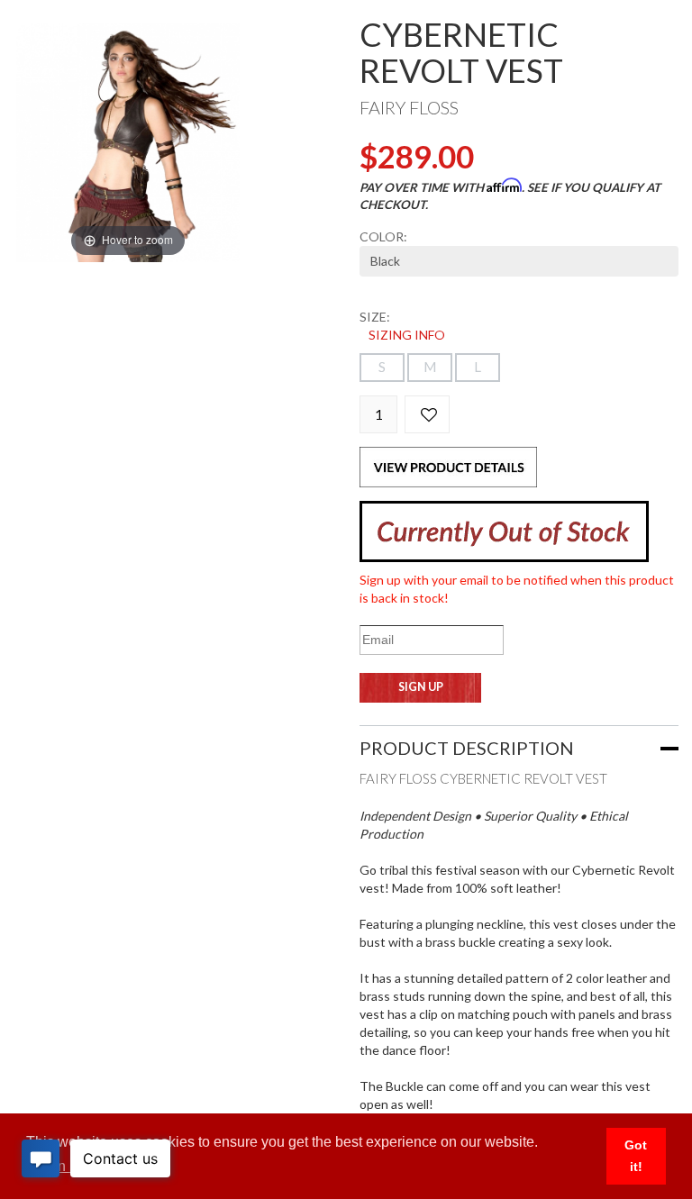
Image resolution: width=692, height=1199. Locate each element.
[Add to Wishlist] (427, 414)
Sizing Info (407, 334)
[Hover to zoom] (128, 141)
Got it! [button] (635, 1156)
